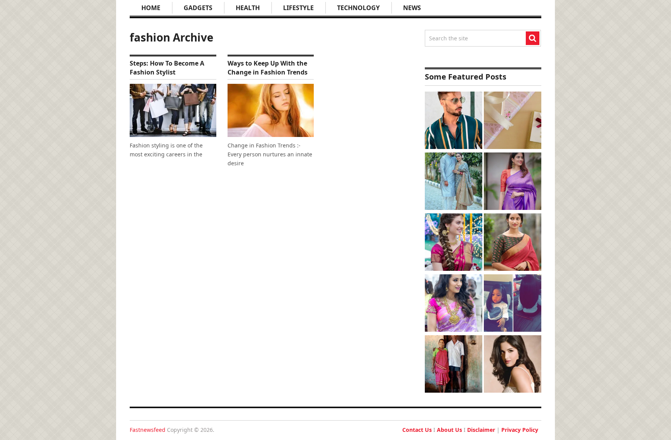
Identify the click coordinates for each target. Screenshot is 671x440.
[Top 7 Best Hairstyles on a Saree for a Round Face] (453, 304)
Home (150, 7)
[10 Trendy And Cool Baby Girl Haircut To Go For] (512, 304)
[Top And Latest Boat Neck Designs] (512, 243)
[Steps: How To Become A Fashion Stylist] (173, 110)
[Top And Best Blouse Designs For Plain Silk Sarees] (512, 182)
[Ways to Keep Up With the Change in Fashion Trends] (271, 110)
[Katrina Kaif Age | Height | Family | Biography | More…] (512, 365)
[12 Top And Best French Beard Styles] (453, 121)
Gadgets (198, 7)
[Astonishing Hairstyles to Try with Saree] (453, 243)
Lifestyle (298, 7)
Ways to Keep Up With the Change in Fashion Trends (268, 67)
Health (248, 7)
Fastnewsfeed (147, 429)
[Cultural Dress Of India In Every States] (453, 182)
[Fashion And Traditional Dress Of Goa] (453, 365)
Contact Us (417, 429)
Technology (358, 7)
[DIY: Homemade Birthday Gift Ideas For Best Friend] (512, 121)
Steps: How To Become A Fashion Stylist (167, 67)
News (412, 7)
